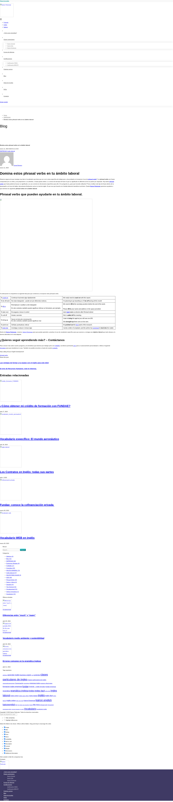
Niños (38, 705)
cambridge (36, 675)
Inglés (5, 25)
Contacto (17, 1)
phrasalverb (51, 705)
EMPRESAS (7, 117)
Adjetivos (9, 556)
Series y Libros (11, 582)
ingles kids (47, 691)
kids (16, 705)
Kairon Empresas (27, 332)
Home (5, 115)
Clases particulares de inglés (37, 680)
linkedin (31, 704)
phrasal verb (43, 705)
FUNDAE (57, 345)
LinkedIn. (55, 348)
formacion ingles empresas (12, 686)
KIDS (9, 577)
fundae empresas (51, 686)
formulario (3, 348)
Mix (34, 705)
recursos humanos (16, 709)
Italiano (6, 27)
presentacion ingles (7, 709)
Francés (6, 22)
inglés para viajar (19, 700)
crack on (5, 297)
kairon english (44, 700)
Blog (10, 1)
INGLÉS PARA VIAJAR (13, 575)
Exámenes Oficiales (13, 563)
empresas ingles (35, 683)
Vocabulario (11, 594)
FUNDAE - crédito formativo (37, 686)
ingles (31, 691)
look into (5, 328)
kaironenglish (9, 704)
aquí (74, 345)
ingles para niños (24, 696)
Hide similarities (10, 718)
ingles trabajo (33, 696)
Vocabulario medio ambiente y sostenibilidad (23, 638)
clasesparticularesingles (9, 683)
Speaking (10, 584)
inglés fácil (49, 696)
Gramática (10, 568)
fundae (25, 686)
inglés (41, 695)
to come (22, 709)
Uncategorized (11, 589)
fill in (4, 306)
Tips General (11, 587)
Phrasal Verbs (11, 580)
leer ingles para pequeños (23, 704)
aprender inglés (13, 675)
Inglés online (11, 700)
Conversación (19, 683)
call (32, 675)
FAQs (13, 1)
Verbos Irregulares (12, 591)
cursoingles (26, 683)
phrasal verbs (4, 355)
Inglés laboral (11, 151)
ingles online (14, 696)
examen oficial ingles (46, 683)
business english (25, 675)
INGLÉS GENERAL (13, 570)
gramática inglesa (19, 690)
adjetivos (5, 675)
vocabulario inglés (41, 709)
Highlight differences (11, 720)
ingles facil (40, 690)
